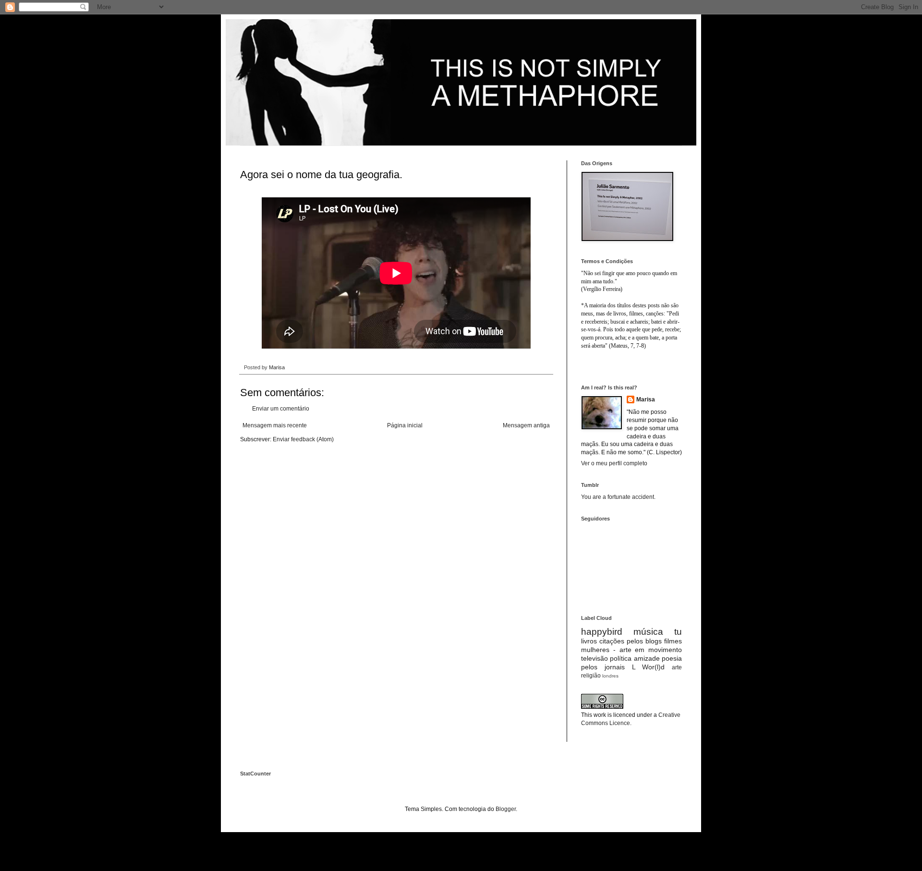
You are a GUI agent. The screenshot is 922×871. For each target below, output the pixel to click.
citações (611, 641)
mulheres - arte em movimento (631, 649)
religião (591, 675)
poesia (672, 658)
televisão (594, 658)
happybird (601, 632)
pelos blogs (644, 641)
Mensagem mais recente (275, 425)
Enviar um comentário (280, 408)
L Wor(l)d (648, 667)
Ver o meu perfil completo (614, 463)
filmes (673, 641)
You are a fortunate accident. (618, 497)
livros (589, 641)
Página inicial (405, 425)
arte (677, 667)
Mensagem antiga (526, 425)
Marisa (645, 399)
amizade (647, 658)
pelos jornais (603, 667)
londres (610, 675)
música (648, 632)
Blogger (506, 809)
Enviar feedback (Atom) (303, 439)
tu (678, 632)
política (620, 658)
